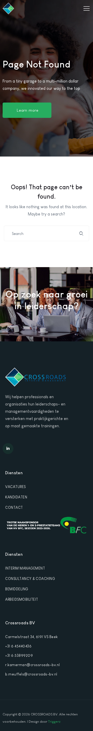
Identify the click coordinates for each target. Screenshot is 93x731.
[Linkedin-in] (8, 448)
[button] (27, 110)
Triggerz (54, 721)
